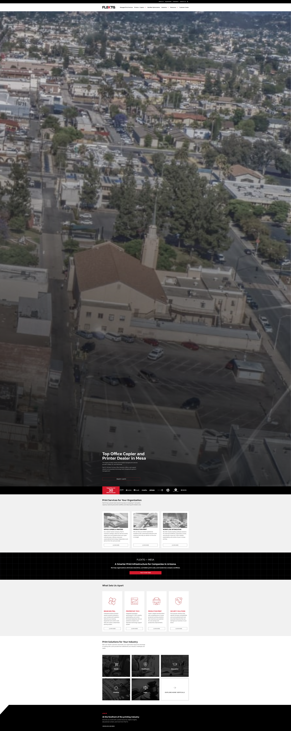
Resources (173, 7)
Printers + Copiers (139, 7)
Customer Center (184, 7)
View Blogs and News (108, 726)
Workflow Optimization (153, 7)
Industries (164, 7)
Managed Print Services (126, 7)
